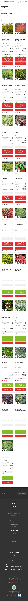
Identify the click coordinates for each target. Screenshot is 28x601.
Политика (14, 536)
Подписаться (22, 493)
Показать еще (7, 54)
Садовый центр (14, 517)
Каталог (14, 501)
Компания (14, 510)
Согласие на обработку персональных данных (14, 567)
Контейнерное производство (14, 520)
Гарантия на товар (14, 547)
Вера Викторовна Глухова (14, 513)
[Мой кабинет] (23, 2)
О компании (14, 515)
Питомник (14, 518)
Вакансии (14, 526)
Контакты (14, 533)
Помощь (14, 541)
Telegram (12, 560)
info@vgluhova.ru (15, 555)
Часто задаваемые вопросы (14, 524)
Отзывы (14, 522)
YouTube (15, 560)
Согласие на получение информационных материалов (14, 570)
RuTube (19, 560)
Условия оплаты (14, 544)
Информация (14, 530)
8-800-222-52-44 (14, 552)
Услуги (14, 506)
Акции (14, 503)
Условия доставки (14, 545)
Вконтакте (9, 560)
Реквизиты (14, 535)
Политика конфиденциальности (14, 564)
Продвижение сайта (12, 595)
